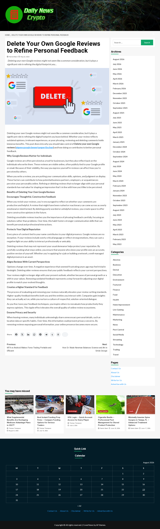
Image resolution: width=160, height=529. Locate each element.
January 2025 (118, 142)
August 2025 (118, 113)
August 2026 (118, 59)
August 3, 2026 (13, 431)
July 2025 (117, 118)
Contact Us (116, 368)
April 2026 (117, 79)
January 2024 (118, 191)
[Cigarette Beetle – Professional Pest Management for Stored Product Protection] (110, 404)
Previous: (29, 347)
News (115, 325)
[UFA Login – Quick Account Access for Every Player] (80, 404)
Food (115, 295)
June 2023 (117, 220)
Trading (116, 349)
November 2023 (120, 195)
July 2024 (117, 166)
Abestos (116, 260)
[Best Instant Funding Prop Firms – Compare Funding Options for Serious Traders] (49, 404)
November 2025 (120, 98)
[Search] (153, 34)
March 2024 (118, 181)
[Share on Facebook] (16, 334)
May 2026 (117, 74)
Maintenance (119, 315)
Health (116, 300)
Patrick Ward (13, 57)
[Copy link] (65, 334)
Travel (115, 354)
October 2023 (119, 200)
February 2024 (119, 186)
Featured (117, 285)
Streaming (117, 339)
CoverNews (88, 525)
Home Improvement (121, 305)
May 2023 (117, 225)
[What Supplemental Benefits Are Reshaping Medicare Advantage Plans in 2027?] (19, 404)
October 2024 (119, 152)
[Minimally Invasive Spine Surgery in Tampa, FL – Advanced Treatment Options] (140, 404)
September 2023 (120, 205)
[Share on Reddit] (46, 334)
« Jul (79, 506)
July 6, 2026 (73, 425)
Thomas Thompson (15, 428)
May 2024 (117, 176)
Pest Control (118, 330)
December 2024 (120, 147)
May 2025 (117, 127)
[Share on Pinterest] (40, 334)
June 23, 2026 (115, 428)
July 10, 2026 (43, 431)
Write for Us (116, 380)
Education (117, 275)
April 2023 (117, 229)
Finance (116, 290)
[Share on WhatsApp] (34, 334)
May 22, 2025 (25, 57)
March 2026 (118, 83)
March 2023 (118, 234)
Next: (84, 347)
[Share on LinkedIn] (28, 334)
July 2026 (117, 64)
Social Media (118, 334)
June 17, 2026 (145, 428)
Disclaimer (115, 376)
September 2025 (120, 108)
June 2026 (117, 69)
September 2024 (120, 156)
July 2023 (117, 215)
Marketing (117, 320)
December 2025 (120, 93)
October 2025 (119, 103)
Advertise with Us (118, 384)
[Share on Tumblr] (52, 334)
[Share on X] (22, 334)
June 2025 (117, 122)
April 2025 (117, 132)
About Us (115, 372)
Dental (116, 270)
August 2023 (118, 210)
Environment (118, 280)
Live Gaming (118, 310)
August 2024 (118, 161)
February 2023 (119, 239)
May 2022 (117, 244)
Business (117, 265)
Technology (118, 344)
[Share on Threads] (58, 334)
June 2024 (117, 171)
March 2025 (118, 137)
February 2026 (119, 88)
